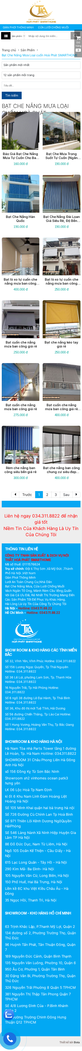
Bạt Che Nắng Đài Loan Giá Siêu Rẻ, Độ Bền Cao (61, 221)
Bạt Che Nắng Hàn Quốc (20, 219)
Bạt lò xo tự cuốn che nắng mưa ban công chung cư (61, 283)
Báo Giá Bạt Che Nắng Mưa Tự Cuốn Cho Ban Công (20, 158)
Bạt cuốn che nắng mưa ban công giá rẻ (20, 344)
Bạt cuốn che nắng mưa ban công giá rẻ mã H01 (61, 409)
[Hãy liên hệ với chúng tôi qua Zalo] (8, 1014)
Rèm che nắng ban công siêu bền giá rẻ (20, 470)
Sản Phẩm (28, 50)
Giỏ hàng (78, 46)
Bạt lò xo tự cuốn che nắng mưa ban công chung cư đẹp (20, 283)
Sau (66, 494)
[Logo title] (41, 12)
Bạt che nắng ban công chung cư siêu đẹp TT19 (61, 472)
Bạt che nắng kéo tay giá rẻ (61, 344)
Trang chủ (9, 50)
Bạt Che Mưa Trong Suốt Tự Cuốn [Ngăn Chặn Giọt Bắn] (61, 158)
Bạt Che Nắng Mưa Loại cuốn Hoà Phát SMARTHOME (39, 55)
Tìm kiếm (11, 95)
